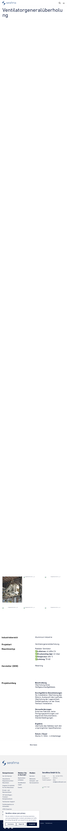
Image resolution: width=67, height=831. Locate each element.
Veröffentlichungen (22, 783)
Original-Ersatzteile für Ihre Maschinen (8, 786)
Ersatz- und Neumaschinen (6, 791)
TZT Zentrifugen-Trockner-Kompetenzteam (7, 797)
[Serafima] (9, 3)
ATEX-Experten (7, 809)
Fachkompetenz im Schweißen (8, 805)
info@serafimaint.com (59, 782)
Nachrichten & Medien (21, 779)
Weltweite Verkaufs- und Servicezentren (34, 780)
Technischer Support (8, 801)
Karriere (32, 776)
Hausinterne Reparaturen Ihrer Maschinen (7, 780)
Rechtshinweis (49, 823)
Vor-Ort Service (7, 776)
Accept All (32, 824)
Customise (11, 824)
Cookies (42, 823)
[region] (21, 819)
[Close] (37, 812)
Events (20, 787)
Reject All (21, 824)
